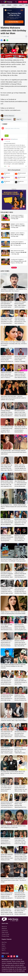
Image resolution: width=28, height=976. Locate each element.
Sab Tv (3, 950)
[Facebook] (3, 956)
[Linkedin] (17, 956)
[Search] (16, 1)
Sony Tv (4, 948)
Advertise (4, 928)
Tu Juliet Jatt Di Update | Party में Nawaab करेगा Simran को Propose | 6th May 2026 (18, 261)
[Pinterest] (14, 956)
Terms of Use (5, 934)
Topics (15, 5)
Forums (9, 5)
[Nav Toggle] (1, 1)
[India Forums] (8, 2)
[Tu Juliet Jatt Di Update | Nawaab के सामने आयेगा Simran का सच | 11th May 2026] (5, 244)
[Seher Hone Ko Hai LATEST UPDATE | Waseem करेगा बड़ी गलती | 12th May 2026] (5, 253)
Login (20, 1)
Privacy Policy (5, 936)
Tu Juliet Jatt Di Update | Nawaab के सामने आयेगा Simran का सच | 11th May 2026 (18, 243)
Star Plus (4, 942)
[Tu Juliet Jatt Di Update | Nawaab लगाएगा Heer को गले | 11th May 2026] (5, 217)
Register (25, 1)
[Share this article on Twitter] (4, 40)
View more (14, 267)
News (3, 5)
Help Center (5, 932)
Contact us (5, 930)
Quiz (20, 5)
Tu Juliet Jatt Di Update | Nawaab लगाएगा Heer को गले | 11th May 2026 (17, 217)
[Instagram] (11, 956)
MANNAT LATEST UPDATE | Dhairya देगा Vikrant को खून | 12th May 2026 (17, 234)
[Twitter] (6, 956)
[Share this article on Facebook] (2, 40)
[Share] (26, 166)
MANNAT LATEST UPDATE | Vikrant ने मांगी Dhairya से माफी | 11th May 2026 (18, 225)
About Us (4, 926)
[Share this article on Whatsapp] (7, 40)
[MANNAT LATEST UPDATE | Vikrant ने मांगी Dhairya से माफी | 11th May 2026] (5, 226)
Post (6, 135)
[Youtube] (8, 956)
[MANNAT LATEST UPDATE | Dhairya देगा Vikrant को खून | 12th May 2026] (5, 235)
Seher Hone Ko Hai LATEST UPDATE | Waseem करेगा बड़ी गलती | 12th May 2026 (18, 252)
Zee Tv (3, 944)
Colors (3, 946)
